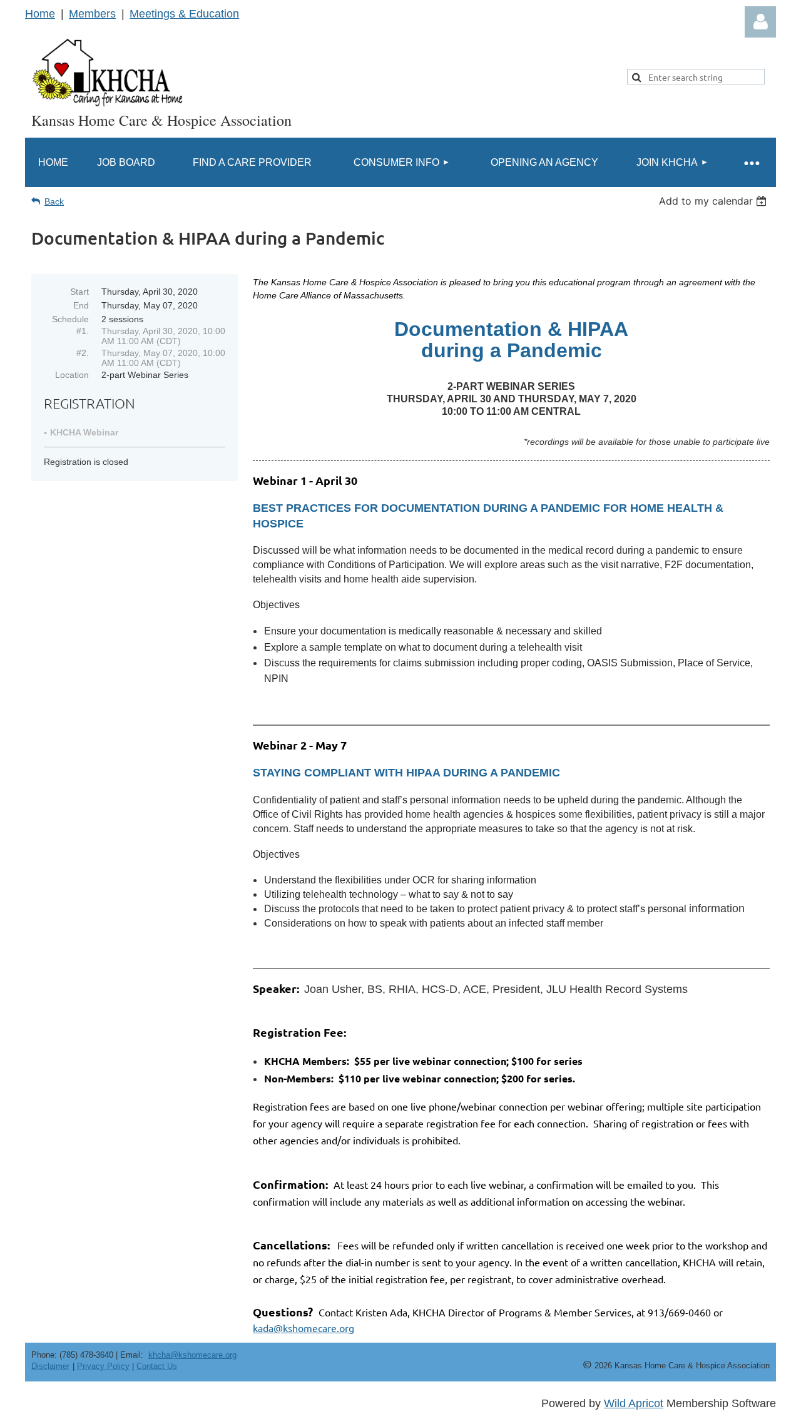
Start (79, 292)
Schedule (70, 319)
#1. (82, 331)
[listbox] (714, 200)
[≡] (751, 162)
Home (40, 14)
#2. (82, 353)
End (81, 305)
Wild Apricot (633, 1403)
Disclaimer (50, 1366)
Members (92, 14)
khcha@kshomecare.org (192, 1355)
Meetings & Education (184, 14)
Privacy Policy (103, 1366)
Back (54, 201)
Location (72, 375)
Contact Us (156, 1366)
